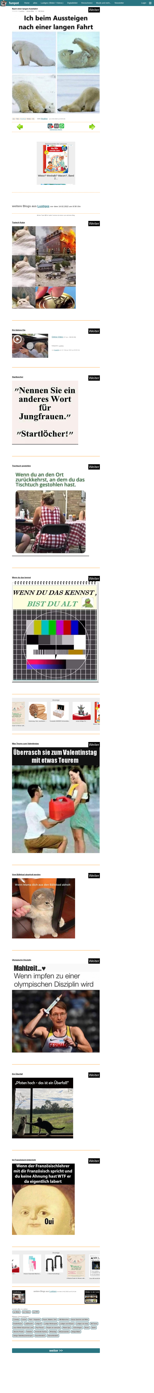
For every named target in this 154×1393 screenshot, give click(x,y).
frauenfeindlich (40, 1335)
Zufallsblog (17, 1292)
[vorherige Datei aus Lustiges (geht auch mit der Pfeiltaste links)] (20, 129)
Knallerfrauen (17, 1323)
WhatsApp (53, 1331)
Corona (23, 1319)
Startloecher (17, 377)
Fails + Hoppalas (34, 1319)
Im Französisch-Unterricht (24, 1160)
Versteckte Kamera (41, 1331)
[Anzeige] (56, 174)
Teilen (17, 119)
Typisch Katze (18, 223)
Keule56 (56, 350)
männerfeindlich (53, 1335)
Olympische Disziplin (21, 960)
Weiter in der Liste (92, 1292)
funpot (14, 3)
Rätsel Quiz (67, 1327)
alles (35, 3)
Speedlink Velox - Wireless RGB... (89, 1278)
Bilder (52, 3)
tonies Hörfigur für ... (45, 721)
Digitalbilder (72, 3)
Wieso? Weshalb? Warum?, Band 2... (67, 724)
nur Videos (26, 1312)
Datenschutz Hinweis (56, 129)
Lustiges (44, 3)
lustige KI (39, 1323)
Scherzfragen (77, 1327)
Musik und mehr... (103, 3)
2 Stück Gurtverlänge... (23, 1273)
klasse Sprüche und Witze (79, 1319)
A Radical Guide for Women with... (44, 1278)
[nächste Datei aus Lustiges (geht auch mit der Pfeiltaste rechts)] (92, 129)
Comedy (16, 1319)
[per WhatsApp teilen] (61, 127)
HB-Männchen (64, 1319)
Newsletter (119, 3)
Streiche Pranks (18, 1331)
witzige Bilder (30, 11)
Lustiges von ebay (82, 1323)
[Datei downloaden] (56, 268)
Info (33, 119)
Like (14, 119)
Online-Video (57, 337)
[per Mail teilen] (56, 127)
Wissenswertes (64, 1331)
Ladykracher (29, 1323)
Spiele (94, 1327)
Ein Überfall (17, 1074)
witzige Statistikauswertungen (23, 1335)
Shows (86, 1327)
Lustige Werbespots (50, 1323)
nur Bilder (16, 1312)
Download (23, 119)
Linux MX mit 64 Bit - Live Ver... (88, 725)
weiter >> (56, 1350)
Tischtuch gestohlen (21, 466)
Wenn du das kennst (21, 578)
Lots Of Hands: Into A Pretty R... (56, 178)
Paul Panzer (40, 1327)
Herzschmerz (87, 3)
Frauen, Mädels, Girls (50, 1319)
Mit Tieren (41, 11)
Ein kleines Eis (18, 330)
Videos (59, 3)
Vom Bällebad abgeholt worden (26, 875)
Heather (44, 119)
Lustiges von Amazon (67, 1323)
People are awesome (53, 1327)
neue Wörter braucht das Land (23, 1327)
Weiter (94, 10)
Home (26, 3)
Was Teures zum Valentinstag (25, 744)
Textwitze (29, 1331)
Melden (29, 119)
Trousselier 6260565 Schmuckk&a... (23, 721)
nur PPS (35, 1312)
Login (143, 3)
